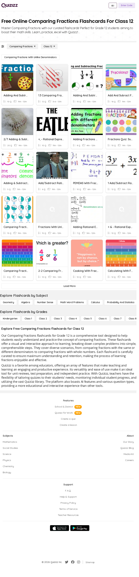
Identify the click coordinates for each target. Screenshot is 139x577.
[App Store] (59, 528)
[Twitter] (66, 562)
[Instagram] (78, 562)
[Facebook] (72, 562)
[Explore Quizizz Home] (9, 5)
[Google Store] (79, 528)
